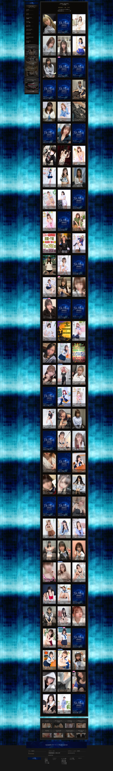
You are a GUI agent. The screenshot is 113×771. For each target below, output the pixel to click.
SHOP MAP (51, 755)
